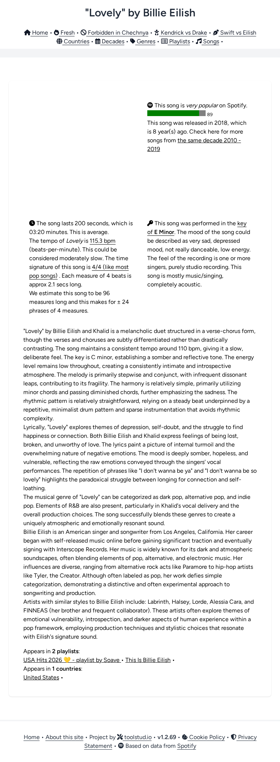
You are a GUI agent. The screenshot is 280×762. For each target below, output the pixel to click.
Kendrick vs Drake (183, 32)
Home (39, 32)
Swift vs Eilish (237, 32)
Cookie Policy (206, 737)
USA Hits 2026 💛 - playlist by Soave (72, 659)
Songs (210, 41)
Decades (112, 41)
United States (41, 677)
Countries (75, 41)
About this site (64, 737)
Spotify (186, 745)
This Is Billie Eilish (148, 659)
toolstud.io (137, 737)
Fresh (67, 32)
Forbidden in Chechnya (117, 32)
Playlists (179, 41)
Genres (145, 41)
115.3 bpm (103, 240)
